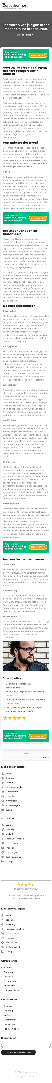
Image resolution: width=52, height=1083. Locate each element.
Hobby (29, 34)
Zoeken (26, 753)
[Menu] (48, 6)
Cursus (20, 34)
